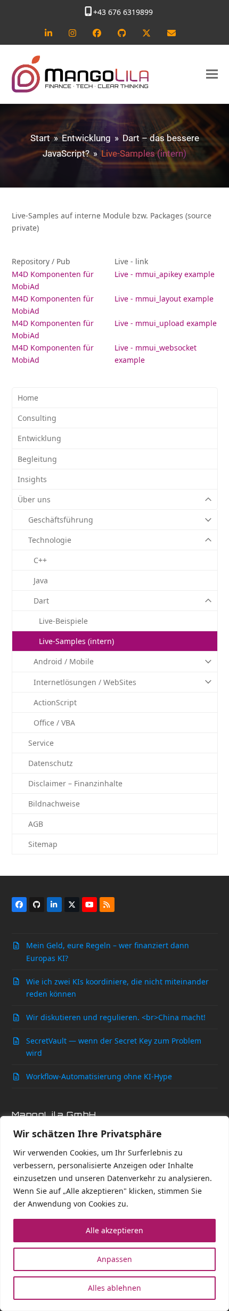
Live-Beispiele (63, 621)
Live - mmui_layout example (164, 299)
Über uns (34, 499)
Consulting (37, 418)
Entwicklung (39, 438)
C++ (40, 560)
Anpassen (114, 1259)
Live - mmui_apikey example (164, 274)
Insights (32, 479)
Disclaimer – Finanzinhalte (75, 783)
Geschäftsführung (60, 520)
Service (41, 743)
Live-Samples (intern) (76, 641)
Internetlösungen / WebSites (85, 682)
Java (41, 580)
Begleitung (37, 459)
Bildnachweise (54, 804)
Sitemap (43, 844)
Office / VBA (54, 723)
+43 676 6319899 (123, 12)
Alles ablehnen (114, 1288)
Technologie (49, 540)
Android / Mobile (64, 661)
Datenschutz (50, 763)
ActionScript (55, 702)
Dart (41, 601)
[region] (114, 1213)
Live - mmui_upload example (165, 323)
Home (28, 398)
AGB (35, 824)
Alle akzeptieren (114, 1230)
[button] (212, 74)
